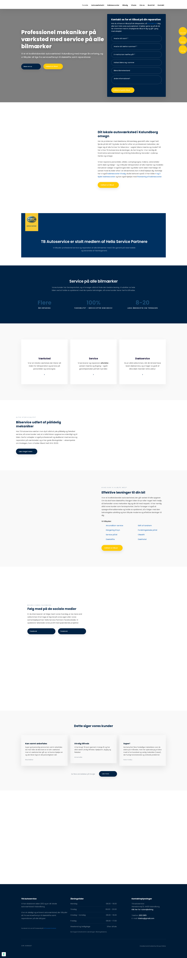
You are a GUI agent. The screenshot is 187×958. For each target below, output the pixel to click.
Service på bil (111, 534)
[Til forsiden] (29, 4)
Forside (85, 5)
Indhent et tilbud (107, 185)
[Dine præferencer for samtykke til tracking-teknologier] (4, 954)
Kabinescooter (113, 5)
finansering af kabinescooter (149, 176)
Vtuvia (133, 5)
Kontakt (161, 5)
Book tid (151, 5)
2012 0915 (143, 915)
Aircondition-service (114, 525)
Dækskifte (110, 539)
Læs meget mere (25, 451)
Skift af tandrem (145, 525)
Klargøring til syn (113, 530)
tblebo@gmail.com (146, 918)
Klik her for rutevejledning (142, 909)
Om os (142, 5)
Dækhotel (142, 539)
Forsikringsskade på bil (147, 530)
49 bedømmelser (50, 928)
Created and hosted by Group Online (153, 946)
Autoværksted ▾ (97, 5)
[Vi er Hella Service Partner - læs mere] (31, 222)
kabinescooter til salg (116, 173)
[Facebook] (23, 932)
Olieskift (141, 534)
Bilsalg (125, 5)
